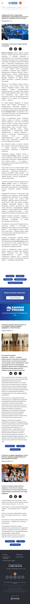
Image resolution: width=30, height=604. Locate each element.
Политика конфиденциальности (15, 589)
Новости (20, 7)
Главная (3, 7)
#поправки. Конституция (15, 282)
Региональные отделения (6, 557)
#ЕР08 (20, 446)
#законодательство (20, 279)
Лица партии (19, 554)
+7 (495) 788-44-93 (15, 566)
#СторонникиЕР (15, 449)
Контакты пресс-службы (9, 560)
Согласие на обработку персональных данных (15, 591)
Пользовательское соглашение (15, 587)
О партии (5, 554)
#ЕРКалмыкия (10, 446)
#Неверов (20, 276)
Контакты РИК (19, 557)
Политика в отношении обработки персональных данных (15, 590)
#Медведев (10, 276)
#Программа (8, 279)
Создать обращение (15, 297)
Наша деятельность (11, 7)
